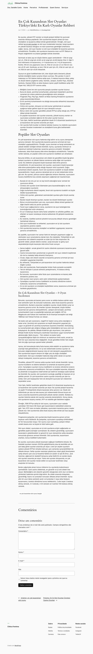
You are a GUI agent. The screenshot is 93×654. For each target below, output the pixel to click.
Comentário (23, 531)
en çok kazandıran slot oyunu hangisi (31, 493)
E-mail (21, 561)
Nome (21, 552)
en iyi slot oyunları (30, 44)
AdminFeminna (34, 30)
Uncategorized (45, 30)
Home (26, 7)
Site (19, 569)
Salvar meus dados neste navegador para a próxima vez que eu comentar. (44, 579)
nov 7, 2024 (21, 30)
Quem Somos (55, 7)
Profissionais (43, 7)
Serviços (65, 7)
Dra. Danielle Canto (14, 7)
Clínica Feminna (21, 3)
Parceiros (33, 7)
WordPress (18, 645)
